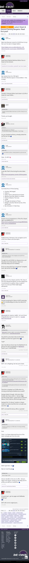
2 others (21, 66)
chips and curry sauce (13, 514)
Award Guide (2, 538)
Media (14, 10)
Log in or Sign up (23, 1)
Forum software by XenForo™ (5, 561)
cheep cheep (4, 514)
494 (20, 34)
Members (20, 10)
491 (14, 34)
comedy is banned (22, 514)
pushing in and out (11, 518)
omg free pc (20, 517)
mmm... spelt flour (5, 517)
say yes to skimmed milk (20, 518)
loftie (7, 37)
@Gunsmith (4, 315)
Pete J (7, 275)
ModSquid (8, 55)
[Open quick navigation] (27, 16)
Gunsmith (8, 325)
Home (3, 10)
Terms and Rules (19, 561)
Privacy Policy (26, 561)
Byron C (3, 83)
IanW (7, 71)
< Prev (2, 34)
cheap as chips (20, 512)
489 (9, 34)
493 (18, 34)
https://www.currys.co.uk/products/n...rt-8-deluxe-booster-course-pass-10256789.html (12, 48)
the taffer (17, 521)
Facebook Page (3, 545)
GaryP (3, 99)
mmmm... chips (13, 517)
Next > (23, 34)
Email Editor (2, 540)
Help (27, 529)
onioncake (4, 518)
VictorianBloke (10, 66)
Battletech (21, 346)
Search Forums (4, 13)
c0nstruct (8, 295)
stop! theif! (12, 521)
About (2, 536)
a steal (5, 512)
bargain (9, 512)
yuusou (3, 227)
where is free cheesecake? (7, 522)
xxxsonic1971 (4, 486)
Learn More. (9, 23)
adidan (8, 83)
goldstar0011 (16, 66)
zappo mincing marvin (18, 522)
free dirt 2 (3, 515)
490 (11, 34)
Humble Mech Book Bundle (15, 333)
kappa (22, 515)
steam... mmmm (5, 521)
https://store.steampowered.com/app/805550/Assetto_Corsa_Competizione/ (14, 222)
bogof (14, 512)
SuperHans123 (4, 66)
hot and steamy (10, 515)
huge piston (16, 515)
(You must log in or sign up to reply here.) (20, 509)
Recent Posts (10, 13)
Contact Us (24, 529)
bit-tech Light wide (4, 529)
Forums (9, 10)
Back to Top (2, 547)
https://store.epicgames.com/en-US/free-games (14, 174)
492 (16, 34)
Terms (2, 541)
